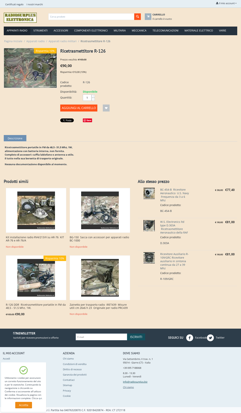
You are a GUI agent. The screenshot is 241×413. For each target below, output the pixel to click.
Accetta (23, 405)
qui (40, 398)
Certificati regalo (14, 4)
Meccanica (139, 30)
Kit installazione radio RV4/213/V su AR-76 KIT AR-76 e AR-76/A (35, 239)
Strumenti (40, 30)
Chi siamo (68, 358)
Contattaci (69, 380)
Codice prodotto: (66, 84)
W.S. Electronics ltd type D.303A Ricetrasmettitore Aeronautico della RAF (174, 227)
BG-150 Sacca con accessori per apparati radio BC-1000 (99, 239)
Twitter (220, 337)
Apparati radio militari (63, 41)
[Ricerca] (137, 16)
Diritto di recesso (72, 369)
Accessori (61, 30)
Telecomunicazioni (165, 30)
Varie (222, 30)
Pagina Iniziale (13, 41)
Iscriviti (136, 337)
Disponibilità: (68, 91)
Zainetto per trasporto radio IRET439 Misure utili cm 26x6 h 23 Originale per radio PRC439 (99, 306)
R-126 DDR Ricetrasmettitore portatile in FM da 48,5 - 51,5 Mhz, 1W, (36, 306)
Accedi (6, 358)
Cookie (67, 396)
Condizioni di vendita (74, 364)
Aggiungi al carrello (79, 108)
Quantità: (66, 97)
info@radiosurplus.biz (135, 381)
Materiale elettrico (199, 30)
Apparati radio (17, 30)
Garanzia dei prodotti (75, 374)
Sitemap (67, 385)
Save (89, 120)
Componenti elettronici (91, 30)
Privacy (67, 390)
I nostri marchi (35, 4)
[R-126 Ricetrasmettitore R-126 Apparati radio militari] (30, 68)
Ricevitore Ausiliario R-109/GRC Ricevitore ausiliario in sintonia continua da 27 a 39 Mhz (174, 261)
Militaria (120, 30)
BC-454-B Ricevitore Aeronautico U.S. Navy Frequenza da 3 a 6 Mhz (174, 195)
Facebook (200, 337)
